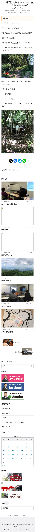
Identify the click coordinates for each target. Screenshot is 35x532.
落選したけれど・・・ (8, 427)
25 (8, 458)
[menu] (32, 2)
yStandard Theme (8, 529)
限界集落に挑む (6, 281)
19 (13, 454)
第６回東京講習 (6, 306)
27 (17, 458)
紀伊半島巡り (6, 409)
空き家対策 (18, 352)
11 (8, 451)
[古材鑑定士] (11, 491)
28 (22, 458)
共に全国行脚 (17, 343)
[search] (31, 366)
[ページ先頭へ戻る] (6, 503)
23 (31, 454)
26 (13, 458)
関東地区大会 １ (6, 255)
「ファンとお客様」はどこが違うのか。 (14, 422)
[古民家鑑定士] (11, 499)
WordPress (28, 529)
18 (8, 454)
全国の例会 (4, 229)
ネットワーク (15, 23)
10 (4, 451)
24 (4, 458)
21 (22, 454)
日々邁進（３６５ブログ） (14, 515)
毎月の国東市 (6, 413)
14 (22, 451)
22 (26, 454)
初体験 (4, 418)
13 (17, 451)
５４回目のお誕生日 (7, 332)
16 (31, 451)
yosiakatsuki (17, 529)
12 (13, 451)
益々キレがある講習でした (9, 204)
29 (26, 458)
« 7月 (4, 465)
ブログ (25, 515)
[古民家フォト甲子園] (2, 484)
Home (3, 515)
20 (17, 454)
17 (4, 454)
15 (26, 451)
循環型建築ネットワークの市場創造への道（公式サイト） (17, 5)
